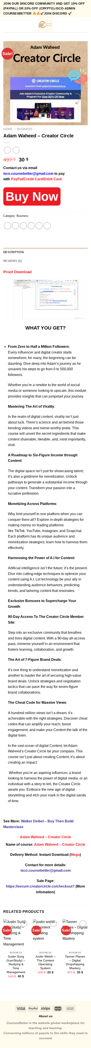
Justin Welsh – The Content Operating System (45, 962)
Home (8, 129)
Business (24, 129)
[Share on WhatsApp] (7, 225)
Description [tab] (13, 252)
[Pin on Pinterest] (39, 225)
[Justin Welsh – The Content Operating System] (45, 934)
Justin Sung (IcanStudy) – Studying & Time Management (15, 964)
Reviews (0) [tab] (12, 261)
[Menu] (6, 24)
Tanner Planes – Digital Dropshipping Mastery (75, 962)
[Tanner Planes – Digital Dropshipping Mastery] (75, 934)
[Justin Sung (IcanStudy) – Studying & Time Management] (15, 934)
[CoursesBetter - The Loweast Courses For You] (45, 24)
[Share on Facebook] (15, 225)
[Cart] (85, 24)
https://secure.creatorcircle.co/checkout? (40, 886)
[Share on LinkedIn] (47, 225)
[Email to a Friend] (31, 225)
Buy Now (32, 196)
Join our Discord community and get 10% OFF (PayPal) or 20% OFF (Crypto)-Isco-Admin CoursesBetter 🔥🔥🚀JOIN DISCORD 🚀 (44, 8)
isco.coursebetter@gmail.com (28, 173)
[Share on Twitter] (23, 225)
